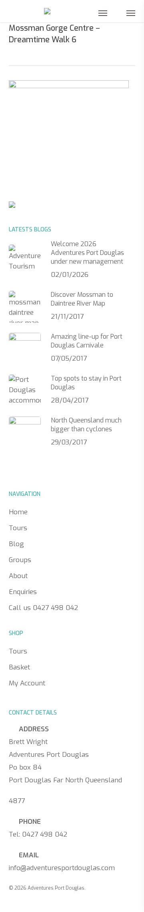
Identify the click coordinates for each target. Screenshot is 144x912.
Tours (18, 528)
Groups (20, 560)
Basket (19, 667)
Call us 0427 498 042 (43, 607)
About (18, 575)
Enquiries (23, 591)
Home (18, 512)
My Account (27, 683)
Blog (16, 544)
